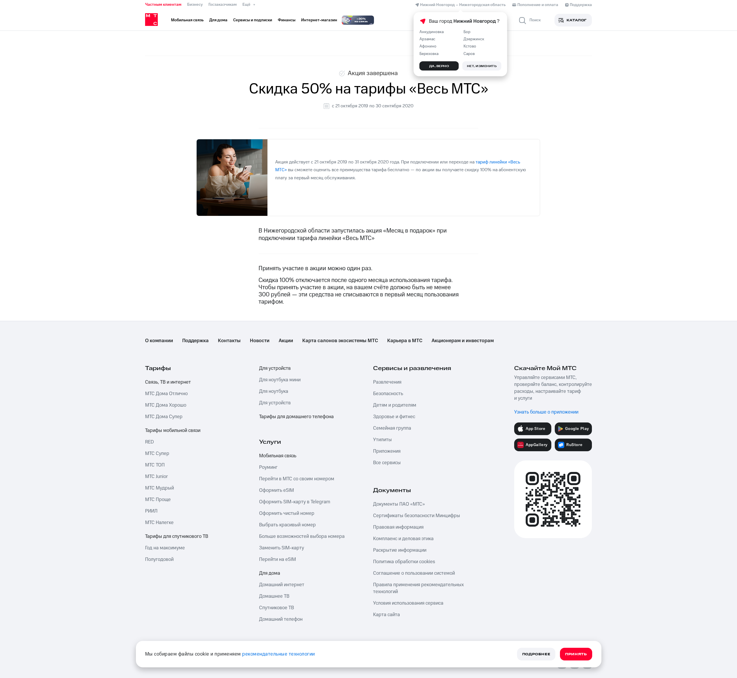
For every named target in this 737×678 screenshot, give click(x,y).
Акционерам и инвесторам (463, 340)
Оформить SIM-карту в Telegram (294, 501)
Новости (259, 340)
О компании (159, 340)
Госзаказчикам (222, 4)
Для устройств (275, 368)
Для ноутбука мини (280, 379)
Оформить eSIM (276, 490)
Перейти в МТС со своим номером (296, 478)
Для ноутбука (273, 391)
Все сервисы (387, 462)
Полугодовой (159, 559)
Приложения (386, 451)
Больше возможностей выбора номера (302, 536)
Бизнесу (195, 4)
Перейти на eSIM (277, 559)
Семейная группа (392, 428)
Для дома (269, 573)
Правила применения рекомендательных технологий (418, 588)
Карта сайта (386, 614)
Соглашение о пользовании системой (414, 573)
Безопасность (388, 393)
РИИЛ (151, 511)
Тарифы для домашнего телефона (296, 416)
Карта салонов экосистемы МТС (340, 340)
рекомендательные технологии (278, 654)
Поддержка (195, 340)
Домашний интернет (281, 584)
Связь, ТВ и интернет (168, 382)
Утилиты (382, 439)
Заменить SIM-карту (281, 547)
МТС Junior (156, 476)
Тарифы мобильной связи (172, 430)
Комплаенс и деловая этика (403, 538)
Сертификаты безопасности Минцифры (416, 515)
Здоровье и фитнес (394, 416)
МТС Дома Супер (164, 416)
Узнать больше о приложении (546, 412)
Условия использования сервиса (408, 603)
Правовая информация (398, 527)
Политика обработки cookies (404, 561)
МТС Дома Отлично (166, 393)
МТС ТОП (155, 465)
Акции (286, 340)
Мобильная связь (277, 455)
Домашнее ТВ (274, 596)
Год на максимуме (165, 547)
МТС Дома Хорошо (165, 405)
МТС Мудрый (159, 488)
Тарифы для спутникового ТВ (176, 536)
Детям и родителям (394, 405)
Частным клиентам (163, 4)
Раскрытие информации (399, 550)
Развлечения (387, 382)
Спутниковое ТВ (276, 607)
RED (149, 442)
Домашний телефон (281, 619)
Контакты (229, 340)
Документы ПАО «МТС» (399, 504)
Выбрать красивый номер (287, 524)
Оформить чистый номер (286, 513)
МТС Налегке (159, 522)
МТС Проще (158, 499)
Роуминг (268, 467)
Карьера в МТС (404, 340)
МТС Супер (157, 453)
